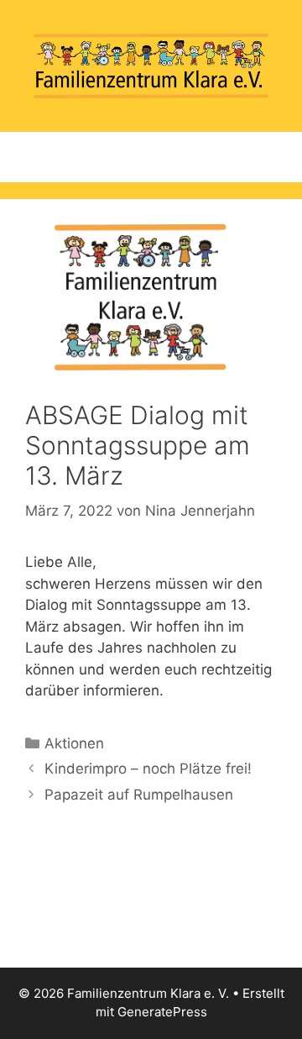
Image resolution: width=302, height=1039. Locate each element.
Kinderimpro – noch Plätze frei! (148, 768)
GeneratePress (162, 1012)
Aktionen (74, 743)
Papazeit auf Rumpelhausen (138, 794)
